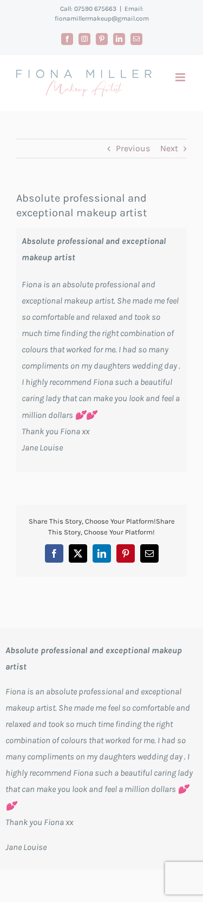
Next (169, 148)
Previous (133, 148)
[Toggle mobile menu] (181, 77)
